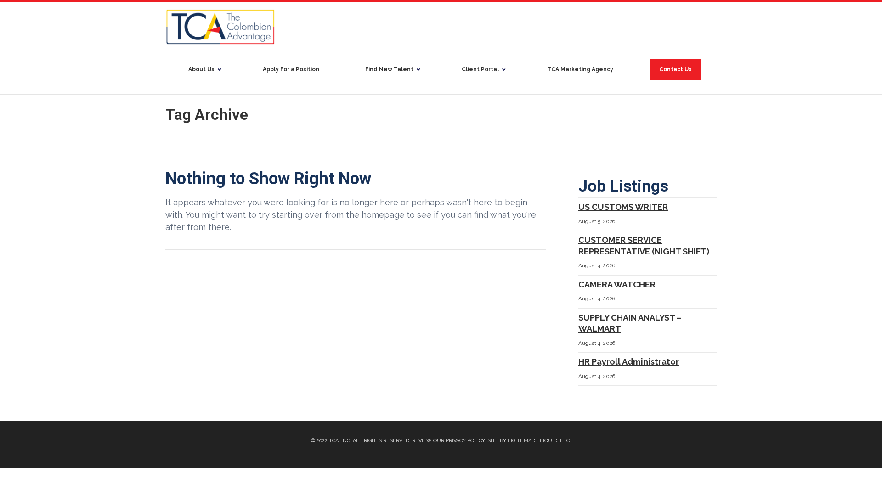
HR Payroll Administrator (628, 361)
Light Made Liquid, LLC (539, 441)
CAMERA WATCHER (617, 284)
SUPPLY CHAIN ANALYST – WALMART (630, 323)
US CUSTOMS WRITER (623, 207)
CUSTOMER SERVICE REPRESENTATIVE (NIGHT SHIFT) (643, 245)
